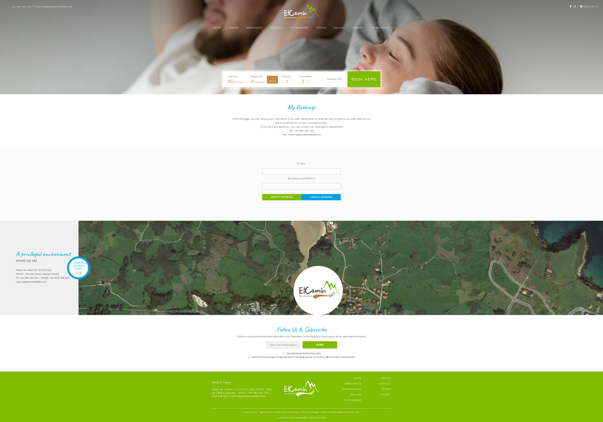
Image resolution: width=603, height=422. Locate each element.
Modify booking (282, 197)
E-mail (301, 163)
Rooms (286, 76)
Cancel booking (321, 197)
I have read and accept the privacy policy (303, 353)
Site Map (349, 412)
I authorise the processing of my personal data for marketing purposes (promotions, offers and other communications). (303, 357)
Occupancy (305, 76)
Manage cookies (318, 412)
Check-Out (256, 76)
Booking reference (301, 178)
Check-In (232, 76)
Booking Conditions (299, 412)
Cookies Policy (280, 412)
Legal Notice (265, 412)
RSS (358, 412)
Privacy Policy (250, 412)
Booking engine (336, 412)
